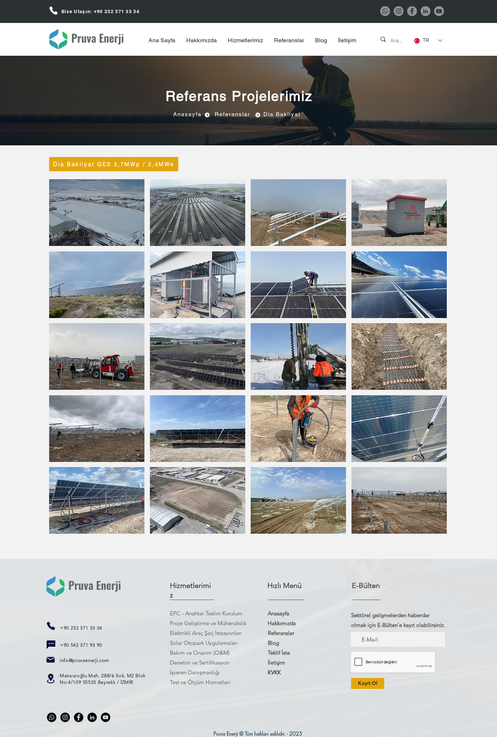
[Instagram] (398, 11)
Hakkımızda (282, 623)
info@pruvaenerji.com (84, 660)
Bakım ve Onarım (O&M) (200, 652)
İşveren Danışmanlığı (195, 672)
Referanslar (281, 633)
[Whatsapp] (385, 11)
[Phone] (53, 10)
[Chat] (51, 644)
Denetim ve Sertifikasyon (199, 662)
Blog (273, 642)
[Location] (50, 678)
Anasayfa (278, 613)
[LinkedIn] (425, 11)
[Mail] (50, 659)
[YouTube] (439, 11)
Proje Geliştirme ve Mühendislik (208, 623)
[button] (96, 212)
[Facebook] (412, 11)
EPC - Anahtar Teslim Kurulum (206, 613)
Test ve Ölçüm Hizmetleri (200, 682)
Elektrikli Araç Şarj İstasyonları (206, 633)
